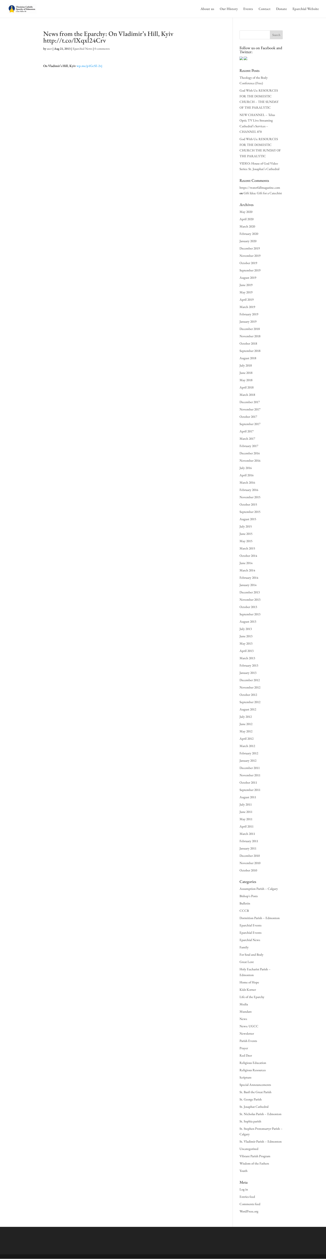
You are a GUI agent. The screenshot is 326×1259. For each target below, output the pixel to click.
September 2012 (250, 702)
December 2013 (250, 592)
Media (244, 1004)
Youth (243, 1171)
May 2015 (246, 541)
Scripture (245, 1077)
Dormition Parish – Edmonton (260, 918)
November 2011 (250, 775)
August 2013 (248, 621)
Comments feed (250, 1204)
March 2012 (247, 746)
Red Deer (246, 1055)
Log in (244, 1189)
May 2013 (246, 643)
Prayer (244, 1048)
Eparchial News (82, 49)
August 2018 (248, 358)
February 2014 (249, 577)
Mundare (246, 1011)
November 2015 (250, 497)
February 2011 (249, 841)
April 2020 (246, 219)
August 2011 (248, 797)
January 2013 (248, 673)
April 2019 (246, 299)
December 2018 (250, 329)
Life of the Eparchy (252, 997)
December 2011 (250, 768)
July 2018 (246, 365)
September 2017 (250, 424)
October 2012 (248, 694)
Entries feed (247, 1196)
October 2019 (248, 263)
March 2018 (247, 394)
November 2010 (250, 863)
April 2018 (246, 387)
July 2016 (246, 468)
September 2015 (250, 512)
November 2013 (250, 599)
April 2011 (246, 826)
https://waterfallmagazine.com (260, 187)
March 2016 (247, 482)
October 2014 (248, 555)
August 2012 (248, 709)
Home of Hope (249, 982)
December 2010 (250, 855)
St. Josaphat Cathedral (254, 1106)
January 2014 (248, 585)
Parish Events (248, 1041)
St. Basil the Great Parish (255, 1092)
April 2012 (246, 738)
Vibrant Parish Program (255, 1156)
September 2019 (250, 270)
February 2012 (249, 753)
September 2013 (250, 614)
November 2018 (250, 336)
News (243, 1019)
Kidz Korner (248, 989)
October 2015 (248, 504)
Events (248, 9)
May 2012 (246, 731)
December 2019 (250, 248)
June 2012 (246, 724)
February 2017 (249, 446)
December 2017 (250, 402)
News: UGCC (249, 1026)
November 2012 (250, 687)
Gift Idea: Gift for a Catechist (263, 193)
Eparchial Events (250, 925)
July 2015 (246, 526)
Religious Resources (253, 1070)
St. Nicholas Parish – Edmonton (260, 1114)
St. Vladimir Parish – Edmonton (261, 1141)
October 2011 (248, 782)
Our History (229, 9)
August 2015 (248, 519)
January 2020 (248, 241)
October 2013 (248, 607)
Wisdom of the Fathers (254, 1163)
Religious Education (253, 1063)
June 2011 (246, 812)
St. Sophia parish (250, 1121)
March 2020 (247, 226)
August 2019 (248, 277)
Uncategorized (249, 1149)
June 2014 (246, 563)
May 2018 (246, 380)
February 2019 (249, 314)
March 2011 (247, 833)
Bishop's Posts (249, 896)
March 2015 (247, 548)
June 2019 (246, 285)
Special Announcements (255, 1085)
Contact (265, 9)
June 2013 (246, 636)
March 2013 (247, 658)
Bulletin (245, 903)
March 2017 (247, 438)
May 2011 (246, 819)
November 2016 (250, 460)
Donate (281, 9)
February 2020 (249, 233)
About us (207, 9)
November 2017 (250, 409)
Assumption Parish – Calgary (259, 888)
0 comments (102, 49)
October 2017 (248, 416)
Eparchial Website (306, 9)
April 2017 (246, 431)
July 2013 (246, 629)
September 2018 (250, 351)
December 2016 (250, 453)
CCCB (244, 910)
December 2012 (250, 680)
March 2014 (247, 570)
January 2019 (248, 321)
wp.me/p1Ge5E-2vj (89, 66)
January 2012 (248, 760)
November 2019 (250, 255)
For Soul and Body (251, 954)
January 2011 (248, 848)
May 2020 (246, 212)
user (49, 49)
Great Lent (247, 962)
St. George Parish (251, 1099)
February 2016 (249, 490)
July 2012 (246, 716)
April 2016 (246, 475)
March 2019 (247, 307)
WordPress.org (249, 1211)
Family (244, 947)
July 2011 (246, 804)
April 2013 (246, 651)
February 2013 (249, 665)
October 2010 (248, 870)
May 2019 (246, 292)
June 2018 (246, 373)
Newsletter (247, 1033)
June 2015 (246, 533)
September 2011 (250, 790)
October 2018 (248, 343)
